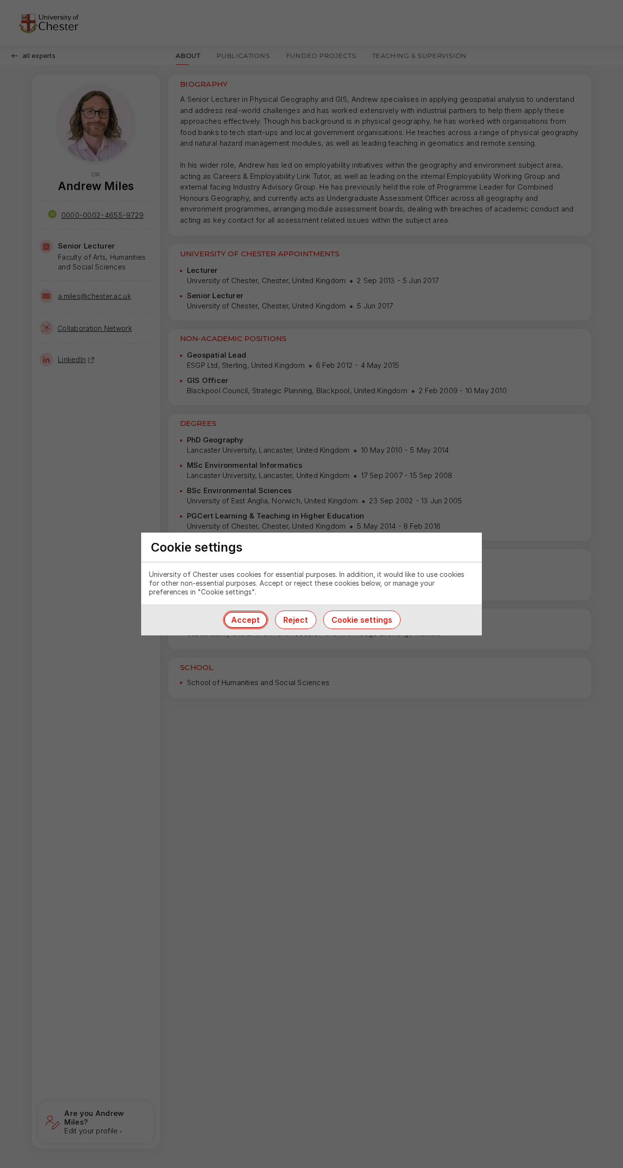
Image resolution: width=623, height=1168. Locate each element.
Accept (245, 620)
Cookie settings (361, 620)
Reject (295, 620)
